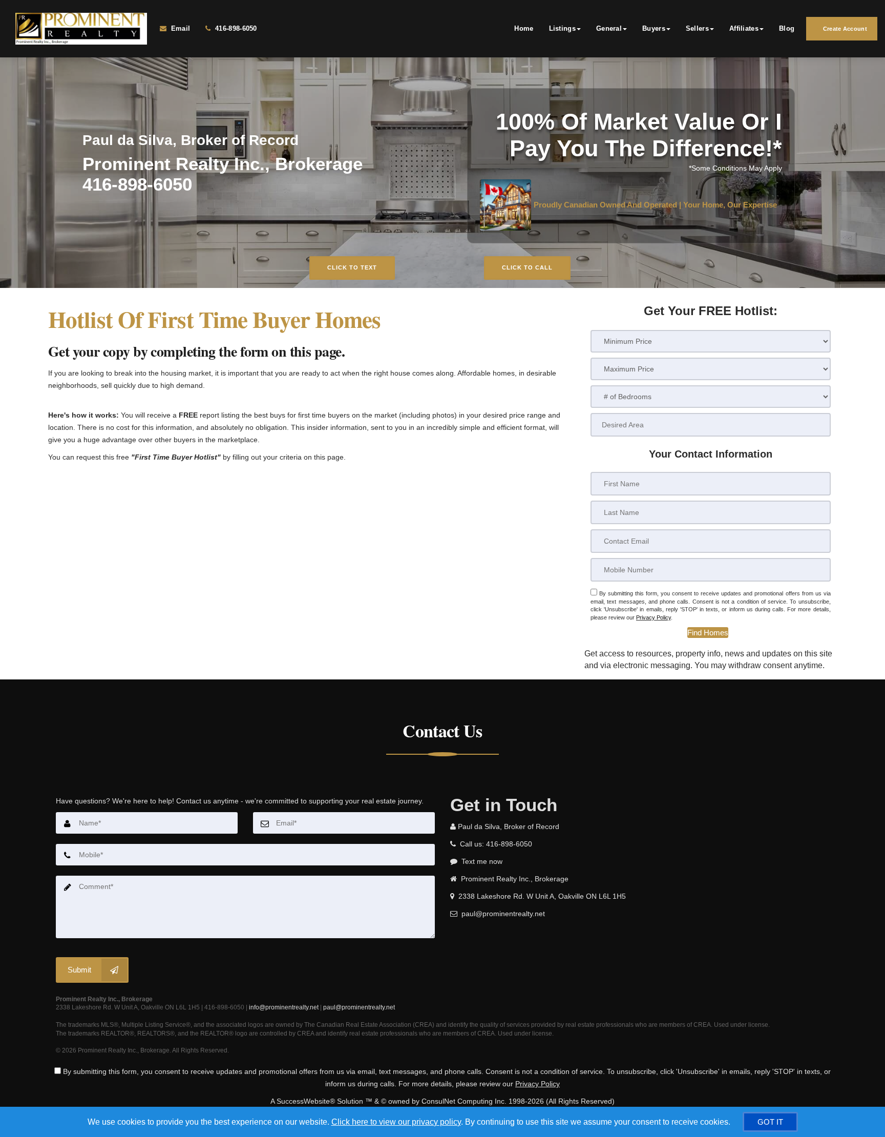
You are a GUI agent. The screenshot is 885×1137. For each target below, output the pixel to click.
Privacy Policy (653, 617)
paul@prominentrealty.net (359, 1007)
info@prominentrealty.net (284, 1007)
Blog (786, 28)
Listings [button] (562, 28)
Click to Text (352, 267)
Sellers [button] (697, 28)
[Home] (80, 29)
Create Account (844, 29)
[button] (707, 632)
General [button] (609, 28)
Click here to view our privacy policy (396, 1122)
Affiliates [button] (743, 28)
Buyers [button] (653, 28)
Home (523, 28)
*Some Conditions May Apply (735, 168)
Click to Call (527, 267)
